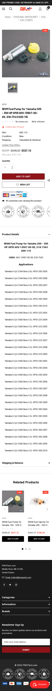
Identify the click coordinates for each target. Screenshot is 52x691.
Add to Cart (13, 539)
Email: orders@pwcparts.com (18, 577)
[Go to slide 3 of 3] (29, 549)
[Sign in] (40, 8)
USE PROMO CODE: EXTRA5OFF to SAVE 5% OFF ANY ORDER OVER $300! (26, 2)
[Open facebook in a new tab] (4, 585)
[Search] (10, 8)
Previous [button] (5, 509)
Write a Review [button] (38, 121)
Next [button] (47, 509)
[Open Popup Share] (48, 180)
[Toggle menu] (3, 8)
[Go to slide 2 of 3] (26, 549)
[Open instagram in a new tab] (16, 585)
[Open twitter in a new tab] (10, 585)
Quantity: (6, 161)
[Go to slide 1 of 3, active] (22, 549)
